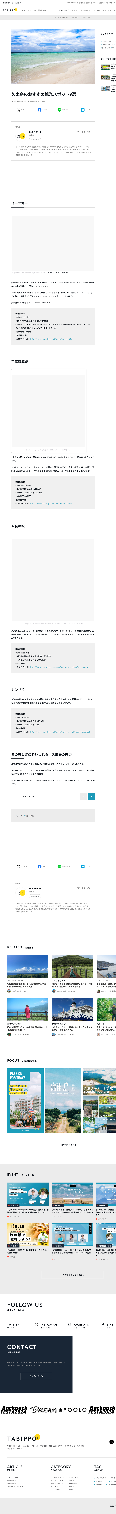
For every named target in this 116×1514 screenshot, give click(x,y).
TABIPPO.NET (36, 132)
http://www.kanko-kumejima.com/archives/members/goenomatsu (59, 667)
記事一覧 (36, 10)
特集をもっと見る (69, 1145)
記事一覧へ (35, 140)
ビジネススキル (57, 1480)
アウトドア (55, 1486)
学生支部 (102, 3)
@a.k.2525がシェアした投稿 (37, 450)
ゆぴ (113, 1034)
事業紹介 (89, 3)
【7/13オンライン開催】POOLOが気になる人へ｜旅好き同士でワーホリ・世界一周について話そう (72, 1211)
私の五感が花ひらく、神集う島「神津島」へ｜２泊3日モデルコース (27, 1028)
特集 (41, 10)
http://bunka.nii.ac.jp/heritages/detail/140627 (51, 503)
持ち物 (72, 1480)
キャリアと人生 (78, 10)
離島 (33, 816)
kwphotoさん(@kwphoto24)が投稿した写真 (29, 272)
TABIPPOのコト (107, 45)
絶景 (27, 816)
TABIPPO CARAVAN (15, 981)
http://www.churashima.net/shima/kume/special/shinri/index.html (60, 732)
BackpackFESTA (90, 10)
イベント (46, 10)
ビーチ (19, 816)
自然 (99, 10)
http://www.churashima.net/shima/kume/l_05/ (51, 339)
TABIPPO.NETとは (72, 3)
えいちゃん (70, 1034)
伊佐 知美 (26, 1034)
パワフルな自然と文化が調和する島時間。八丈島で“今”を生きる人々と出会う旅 (72, 985)
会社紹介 (82, 3)
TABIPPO (100, 1024)
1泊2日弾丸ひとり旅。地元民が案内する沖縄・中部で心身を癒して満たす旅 (27, 985)
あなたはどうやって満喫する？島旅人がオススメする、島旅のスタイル (72, 1028)
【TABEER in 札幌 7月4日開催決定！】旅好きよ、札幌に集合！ (27, 1251)
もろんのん (71, 991)
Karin (25, 991)
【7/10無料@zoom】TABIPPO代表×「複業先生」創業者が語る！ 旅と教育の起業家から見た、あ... (28, 1211)
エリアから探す (58, 981)
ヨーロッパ (106, 48)
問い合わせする (36, 1376)
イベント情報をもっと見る (72, 1275)
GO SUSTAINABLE (58, 1477)
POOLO (95, 3)
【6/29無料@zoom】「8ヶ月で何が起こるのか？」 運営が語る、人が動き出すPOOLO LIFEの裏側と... (72, 1253)
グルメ (72, 1486)
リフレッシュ (106, 10)
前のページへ (28, 796)
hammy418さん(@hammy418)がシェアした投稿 (41, 623)
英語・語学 (73, 1483)
